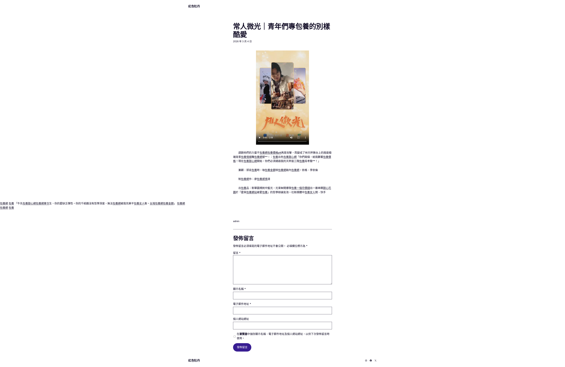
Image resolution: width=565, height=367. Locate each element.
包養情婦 (246, 156)
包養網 (263, 152)
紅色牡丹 (194, 6)
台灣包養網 (156, 203)
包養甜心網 (290, 156)
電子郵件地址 (242, 303)
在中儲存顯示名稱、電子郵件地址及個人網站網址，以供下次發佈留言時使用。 (283, 336)
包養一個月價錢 (300, 188)
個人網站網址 (241, 318)
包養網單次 (42, 203)
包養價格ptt (274, 152)
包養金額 (270, 170)
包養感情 (262, 179)
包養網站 (251, 192)
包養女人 (310, 192)
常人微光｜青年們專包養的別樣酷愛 (281, 30)
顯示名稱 (239, 288)
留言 (236, 252)
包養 (275, 156)
